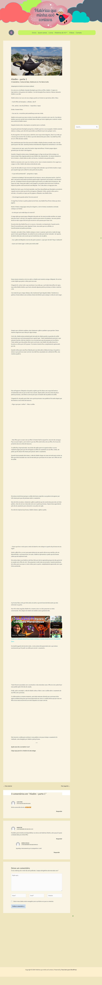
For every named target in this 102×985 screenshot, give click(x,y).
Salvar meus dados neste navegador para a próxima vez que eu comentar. (33, 901)
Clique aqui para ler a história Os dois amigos (23, 751)
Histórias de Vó (60, 32)
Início (34, 32)
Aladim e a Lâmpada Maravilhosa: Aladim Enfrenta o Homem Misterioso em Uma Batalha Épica (30, 618)
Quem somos (42, 32)
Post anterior (7, 786)
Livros (51, 32)
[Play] (56, 631)
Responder (59, 811)
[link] (13, 618)
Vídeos (71, 32)
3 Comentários (15, 82)
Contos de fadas (24, 82)
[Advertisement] (40, 661)
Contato (79, 32)
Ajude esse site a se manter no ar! (20, 747)
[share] (46, 617)
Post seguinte (65, 786)
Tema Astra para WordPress (69, 970)
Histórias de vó (34, 82)
